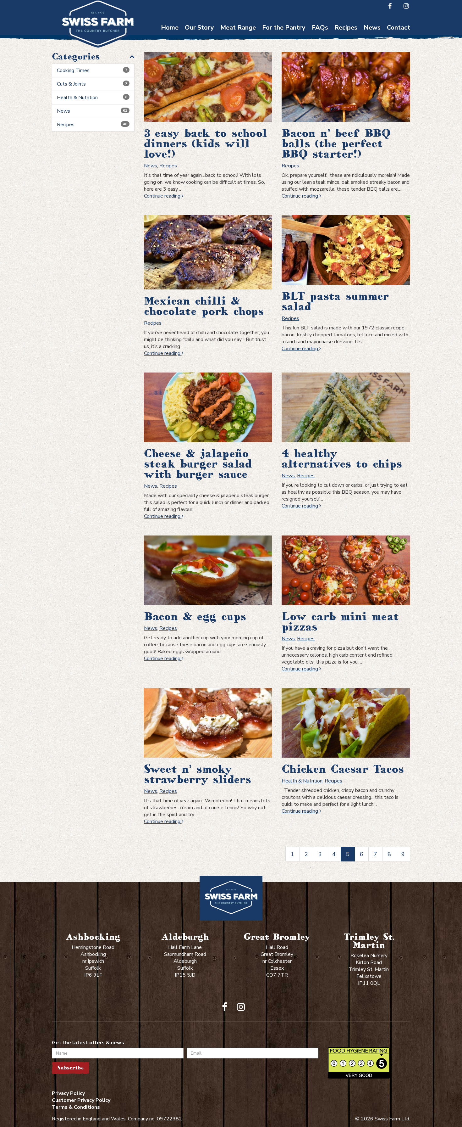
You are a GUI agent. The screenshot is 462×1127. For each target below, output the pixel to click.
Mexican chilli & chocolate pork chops (204, 306)
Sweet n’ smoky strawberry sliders (197, 774)
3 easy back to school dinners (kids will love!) (205, 143)
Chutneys (284, 38)
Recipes (345, 27)
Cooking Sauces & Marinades (283, 84)
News (372, 27)
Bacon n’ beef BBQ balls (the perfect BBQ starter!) (336, 143)
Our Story (199, 27)
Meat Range (238, 27)
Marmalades (284, 99)
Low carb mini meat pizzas (340, 621)
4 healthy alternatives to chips (342, 458)
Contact (398, 27)
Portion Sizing (320, 50)
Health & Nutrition (92, 97)
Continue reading (164, 196)
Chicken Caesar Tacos (343, 769)
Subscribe (71, 1067)
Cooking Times (320, 38)
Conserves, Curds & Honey (284, 53)
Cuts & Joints (92, 84)
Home (170, 27)
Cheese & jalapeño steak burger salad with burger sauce (198, 463)
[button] (93, 56)
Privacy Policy (68, 1093)
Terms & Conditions (76, 1107)
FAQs (320, 27)
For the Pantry (283, 27)
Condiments (284, 68)
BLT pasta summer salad (335, 301)
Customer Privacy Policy (81, 1100)
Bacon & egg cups (195, 616)
